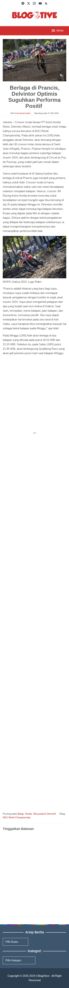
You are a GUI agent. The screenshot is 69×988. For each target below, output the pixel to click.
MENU (59, 30)
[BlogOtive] (35, 14)
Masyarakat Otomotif (44, 813)
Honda (28, 813)
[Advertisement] (34, 394)
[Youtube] (40, 4)
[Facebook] (23, 4)
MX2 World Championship (16, 817)
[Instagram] (34, 4)
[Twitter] (28, 4)
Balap (20, 813)
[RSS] (46, 4)
